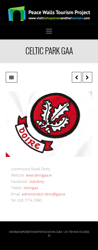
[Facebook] (49, 235)
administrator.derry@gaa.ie (43, 194)
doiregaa (31, 187)
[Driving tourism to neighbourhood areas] (49, 14)
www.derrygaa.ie (39, 175)
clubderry (36, 181)
